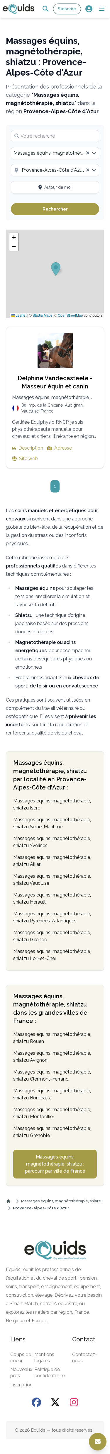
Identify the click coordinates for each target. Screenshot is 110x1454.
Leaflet (20, 315)
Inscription (21, 1385)
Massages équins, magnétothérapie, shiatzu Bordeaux (52, 1094)
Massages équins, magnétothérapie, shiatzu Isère (52, 804)
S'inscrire (67, 8)
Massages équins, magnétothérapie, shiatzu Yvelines (52, 842)
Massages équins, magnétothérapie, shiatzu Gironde (52, 936)
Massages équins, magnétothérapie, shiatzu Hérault (52, 898)
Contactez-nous (84, 1357)
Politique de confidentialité (49, 1372)
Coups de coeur (20, 1357)
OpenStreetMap (70, 315)
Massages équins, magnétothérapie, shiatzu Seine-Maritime (52, 823)
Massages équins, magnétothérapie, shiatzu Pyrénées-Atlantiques (52, 917)
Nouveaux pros (21, 1372)
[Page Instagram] (74, 1402)
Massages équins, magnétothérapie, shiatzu (62, 1201)
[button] (101, 8)
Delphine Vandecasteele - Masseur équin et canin (55, 382)
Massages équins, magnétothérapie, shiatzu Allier (52, 860)
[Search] (45, 9)
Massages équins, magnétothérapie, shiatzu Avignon (52, 1056)
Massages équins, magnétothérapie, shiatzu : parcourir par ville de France (55, 1164)
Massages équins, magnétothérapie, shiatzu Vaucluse (52, 879)
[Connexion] (88, 9)
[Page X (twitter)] (55, 1402)
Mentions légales (44, 1357)
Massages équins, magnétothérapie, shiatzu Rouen (52, 1037)
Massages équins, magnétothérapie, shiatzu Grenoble (52, 1132)
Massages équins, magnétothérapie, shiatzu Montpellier (52, 1113)
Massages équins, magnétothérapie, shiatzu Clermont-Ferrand (52, 1075)
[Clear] (88, 153)
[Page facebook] (36, 1402)
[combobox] (55, 153)
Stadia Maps (43, 315)
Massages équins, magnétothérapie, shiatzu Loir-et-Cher (52, 955)
